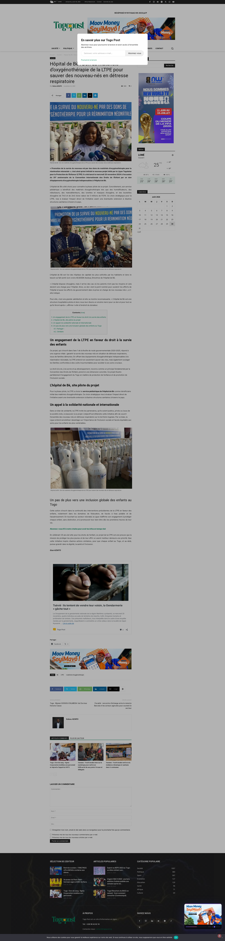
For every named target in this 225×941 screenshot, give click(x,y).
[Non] (222, 937)
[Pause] (210, 906)
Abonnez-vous (134, 53)
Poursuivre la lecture (89, 60)
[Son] (214, 906)
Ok (176, 937)
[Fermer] (218, 906)
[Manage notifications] (219, 936)
